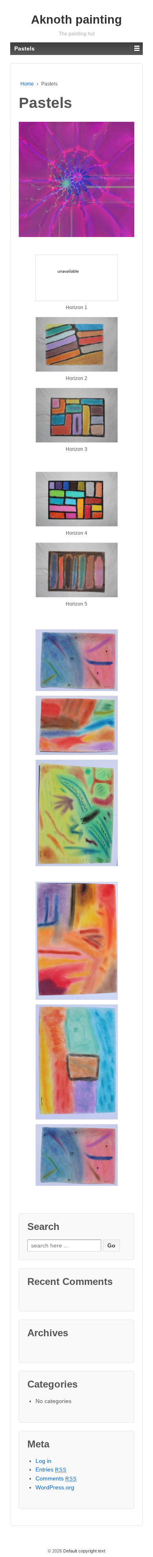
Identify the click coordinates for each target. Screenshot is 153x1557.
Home (27, 84)
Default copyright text (83, 1550)
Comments (56, 1478)
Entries (51, 1469)
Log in (43, 1461)
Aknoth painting (76, 19)
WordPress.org (54, 1487)
